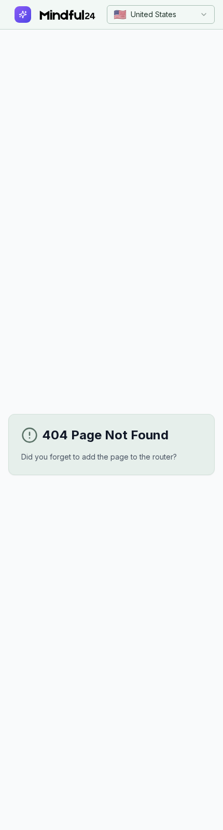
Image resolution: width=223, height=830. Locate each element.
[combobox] (161, 14)
